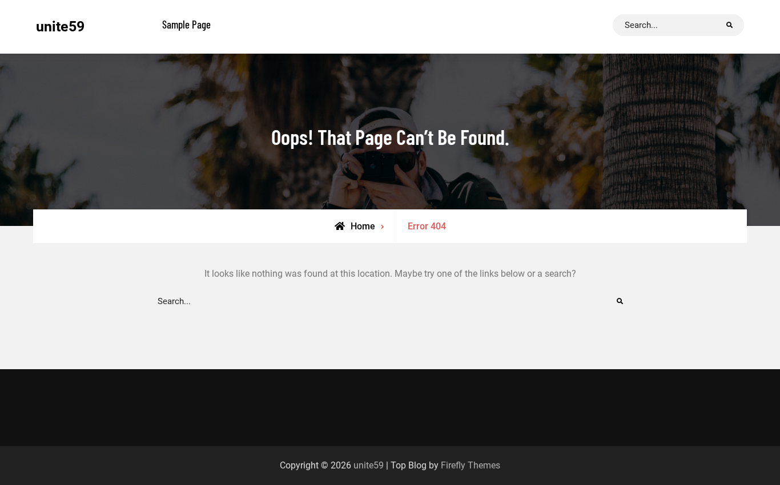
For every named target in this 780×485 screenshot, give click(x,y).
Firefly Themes (470, 465)
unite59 (60, 26)
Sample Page (186, 24)
